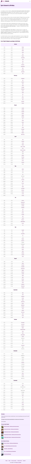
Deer (23, 68)
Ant (22, 118)
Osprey (23, 249)
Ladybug (23, 205)
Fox (22, 174)
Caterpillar (22, 233)
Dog (22, 139)
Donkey (23, 113)
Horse (23, 373)
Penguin (23, 111)
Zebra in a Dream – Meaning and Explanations (11, 443)
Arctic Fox (22, 324)
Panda (23, 404)
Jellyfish (23, 87)
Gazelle (23, 247)
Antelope (22, 179)
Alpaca (23, 144)
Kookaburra (23, 301)
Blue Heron (22, 134)
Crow (23, 231)
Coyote (23, 193)
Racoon (23, 183)
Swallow (23, 190)
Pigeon (23, 327)
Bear (22, 385)
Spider (23, 280)
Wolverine (22, 312)
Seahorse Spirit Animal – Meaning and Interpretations (12, 437)
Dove (23, 148)
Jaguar (23, 186)
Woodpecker (23, 202)
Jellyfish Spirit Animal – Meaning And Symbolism (11, 431)
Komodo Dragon (22, 329)
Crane (23, 308)
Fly (22, 235)
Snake (23, 263)
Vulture (23, 155)
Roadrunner (23, 268)
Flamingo (22, 207)
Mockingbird (23, 334)
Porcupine (22, 322)
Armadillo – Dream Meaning (8, 448)
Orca (23, 54)
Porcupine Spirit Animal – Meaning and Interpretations (12, 434)
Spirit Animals (18, 462)
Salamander (23, 66)
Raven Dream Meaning (7, 454)
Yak (22, 73)
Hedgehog (22, 78)
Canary (23, 212)
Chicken (23, 141)
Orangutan (22, 71)
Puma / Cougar (23, 146)
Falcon (23, 122)
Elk (22, 80)
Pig (22, 99)
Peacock (23, 162)
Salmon (23, 132)
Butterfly (22, 101)
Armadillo (22, 266)
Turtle (23, 282)
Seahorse (22, 284)
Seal (22, 216)
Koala (23, 256)
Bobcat (23, 158)
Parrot (23, 160)
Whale (23, 275)
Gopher (23, 310)
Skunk (23, 50)
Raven (23, 402)
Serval (23, 223)
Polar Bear (22, 409)
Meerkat (23, 362)
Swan (23, 331)
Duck (23, 294)
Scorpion (22, 129)
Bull (22, 181)
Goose (23, 52)
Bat (22, 125)
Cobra (23, 85)
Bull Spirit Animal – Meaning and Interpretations (11, 426)
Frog (22, 59)
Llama (23, 92)
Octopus (23, 214)
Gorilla (23, 273)
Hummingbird (23, 221)
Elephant (22, 64)
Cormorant (22, 345)
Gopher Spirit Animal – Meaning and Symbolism (11, 429)
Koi (22, 94)
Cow (22, 209)
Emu (22, 317)
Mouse (23, 97)
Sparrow (23, 240)
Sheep (23, 120)
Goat (23, 61)
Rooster (23, 200)
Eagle (23, 151)
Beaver (23, 303)
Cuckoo (23, 336)
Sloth (23, 251)
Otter (23, 83)
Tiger (23, 292)
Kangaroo (22, 296)
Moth (23, 277)
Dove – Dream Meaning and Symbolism (10, 451)
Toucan (23, 315)
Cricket (23, 195)
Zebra (23, 395)
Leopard (23, 254)
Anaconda (22, 188)
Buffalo (23, 270)
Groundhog (22, 57)
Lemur (23, 127)
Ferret (23, 90)
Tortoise (23, 287)
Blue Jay (23, 219)
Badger (23, 115)
